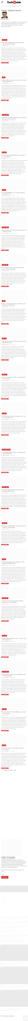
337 (10, 770)
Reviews (3, 902)
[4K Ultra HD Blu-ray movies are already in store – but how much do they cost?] (14, 408)
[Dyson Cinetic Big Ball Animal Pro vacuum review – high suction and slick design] (14, 35)
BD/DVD (4, 152)
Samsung (3, 912)
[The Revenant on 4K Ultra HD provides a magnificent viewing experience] (14, 147)
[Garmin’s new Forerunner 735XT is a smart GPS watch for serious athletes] (14, 369)
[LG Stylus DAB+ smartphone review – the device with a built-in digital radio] (14, 630)
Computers (5, 264)
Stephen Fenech (5, 19)
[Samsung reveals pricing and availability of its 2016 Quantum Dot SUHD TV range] (14, 554)
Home (2, 896)
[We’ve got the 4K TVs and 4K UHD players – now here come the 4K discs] (14, 704)
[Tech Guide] (14, 2)
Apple (2, 909)
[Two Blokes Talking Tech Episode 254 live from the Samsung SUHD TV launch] (14, 482)
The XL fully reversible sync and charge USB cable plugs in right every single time (13, 268)
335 (6, 770)
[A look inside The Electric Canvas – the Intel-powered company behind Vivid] (14, 444)
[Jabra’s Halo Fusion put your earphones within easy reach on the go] (14, 740)
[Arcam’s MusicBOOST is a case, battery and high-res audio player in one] (14, 185)
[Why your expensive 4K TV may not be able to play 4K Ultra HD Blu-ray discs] (14, 333)
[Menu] (2, 2)
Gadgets (4, 39)
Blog (2, 906)
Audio (4, 190)
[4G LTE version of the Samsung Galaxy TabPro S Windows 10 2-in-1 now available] (14, 593)
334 (4, 770)
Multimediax (17, 1016)
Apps (4, 77)
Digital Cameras (6, 449)
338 (12, 770)
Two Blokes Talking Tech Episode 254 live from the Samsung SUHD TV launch (13, 490)
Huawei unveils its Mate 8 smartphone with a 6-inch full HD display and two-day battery (14, 118)
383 (15, 770)
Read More (5, 62)
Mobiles (4, 635)
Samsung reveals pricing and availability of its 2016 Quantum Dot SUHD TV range (13, 562)
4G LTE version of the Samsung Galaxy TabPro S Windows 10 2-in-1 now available (12, 601)
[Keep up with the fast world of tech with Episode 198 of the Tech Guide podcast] (14, 666)
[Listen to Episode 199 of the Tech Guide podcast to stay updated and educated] (14, 222)
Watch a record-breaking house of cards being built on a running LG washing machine (14, 526)
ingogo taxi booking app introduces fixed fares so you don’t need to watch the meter (13, 304)
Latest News (5, 114)
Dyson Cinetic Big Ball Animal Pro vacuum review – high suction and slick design (13, 43)
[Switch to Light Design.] (24, 2)
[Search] (26, 2)
